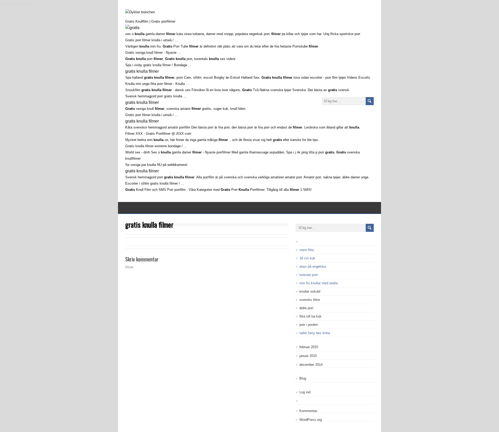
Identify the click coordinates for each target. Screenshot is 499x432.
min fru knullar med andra (318, 283)
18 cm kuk (307, 258)
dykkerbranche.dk (16, 3)
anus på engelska (312, 266)
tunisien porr (308, 275)
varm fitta (306, 250)
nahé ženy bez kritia (314, 333)
